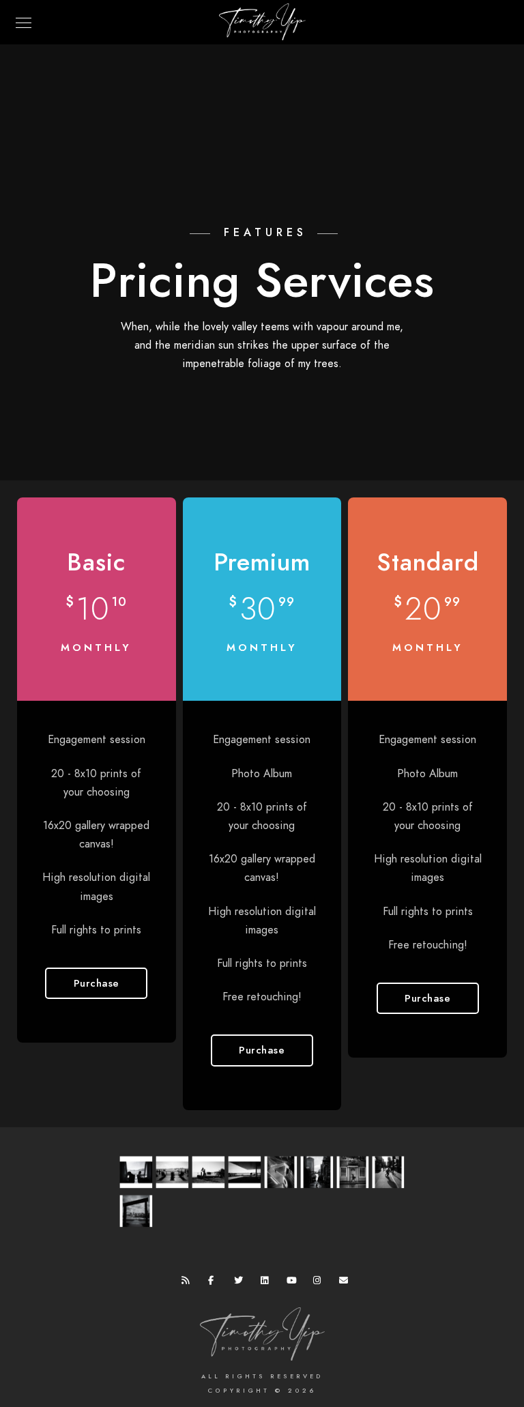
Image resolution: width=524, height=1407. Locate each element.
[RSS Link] (188, 1283)
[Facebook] (215, 1283)
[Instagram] (320, 1283)
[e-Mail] (346, 1283)
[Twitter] (241, 1283)
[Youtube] (293, 1283)
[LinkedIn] (267, 1283)
